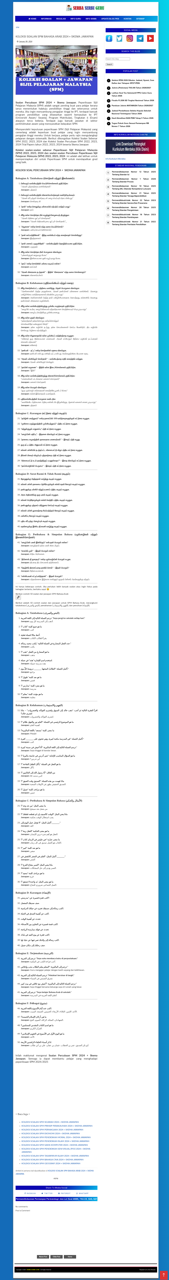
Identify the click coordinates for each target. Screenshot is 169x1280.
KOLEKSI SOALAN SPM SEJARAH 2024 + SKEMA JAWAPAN (50, 1122)
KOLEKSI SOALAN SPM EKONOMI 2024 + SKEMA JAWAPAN (51, 1134)
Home (70, 1257)
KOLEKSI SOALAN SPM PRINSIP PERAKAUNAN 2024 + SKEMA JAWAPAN (57, 1126)
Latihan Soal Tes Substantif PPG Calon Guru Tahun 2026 (132, 94)
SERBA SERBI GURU (33, 1269)
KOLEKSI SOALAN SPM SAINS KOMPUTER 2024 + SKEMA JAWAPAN (55, 1145)
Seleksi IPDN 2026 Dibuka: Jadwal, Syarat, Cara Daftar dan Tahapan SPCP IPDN (133, 81)
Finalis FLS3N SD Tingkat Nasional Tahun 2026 (133, 100)
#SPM (56, 1178)
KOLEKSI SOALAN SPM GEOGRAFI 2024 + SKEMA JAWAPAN (51, 1163)
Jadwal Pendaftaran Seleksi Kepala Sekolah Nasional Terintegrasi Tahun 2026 (131, 112)
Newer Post (43, 1257)
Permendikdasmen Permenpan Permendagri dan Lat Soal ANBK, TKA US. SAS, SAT (56, 1199)
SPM (17, 27)
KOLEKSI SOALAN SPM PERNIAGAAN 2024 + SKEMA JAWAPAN (52, 1130)
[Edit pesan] (18, 597)
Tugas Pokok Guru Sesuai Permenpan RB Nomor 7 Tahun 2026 (130, 124)
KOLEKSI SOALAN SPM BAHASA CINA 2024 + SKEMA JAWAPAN (52, 1160)
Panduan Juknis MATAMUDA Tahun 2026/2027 (132, 105)
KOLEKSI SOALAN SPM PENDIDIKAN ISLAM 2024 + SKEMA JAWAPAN (55, 1141)
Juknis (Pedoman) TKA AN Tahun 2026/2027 (131, 88)
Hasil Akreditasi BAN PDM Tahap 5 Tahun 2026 (132, 118)
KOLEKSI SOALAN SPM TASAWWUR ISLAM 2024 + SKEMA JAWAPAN (55, 1156)
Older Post (56, 1257)
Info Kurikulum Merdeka (115, 159)
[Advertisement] (56, 1088)
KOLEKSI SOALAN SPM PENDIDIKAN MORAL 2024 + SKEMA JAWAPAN (56, 1137)
